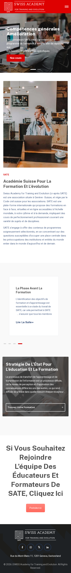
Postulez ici (35, 508)
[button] (33, 69)
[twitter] (39, 547)
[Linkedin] (47, 547)
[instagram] (30, 547)
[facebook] (22, 547)
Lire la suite (24, 322)
